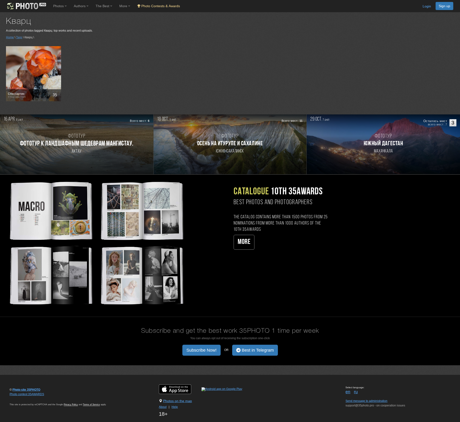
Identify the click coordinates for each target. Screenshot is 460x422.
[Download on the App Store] (180, 389)
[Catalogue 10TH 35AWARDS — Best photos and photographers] (96, 242)
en (347, 391)
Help (175, 407)
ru (356, 391)
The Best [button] (103, 6)
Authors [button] (80, 6)
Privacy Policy (71, 404)
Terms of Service (91, 404)
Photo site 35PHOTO (26, 389)
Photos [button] (59, 6)
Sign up (444, 6)
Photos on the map (177, 401)
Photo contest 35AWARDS (27, 394)
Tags (19, 37)
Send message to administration (366, 401)
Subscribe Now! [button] (201, 350)
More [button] (123, 6)
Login (427, 6)
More (244, 242)
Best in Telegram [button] (257, 350)
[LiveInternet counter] (20, 398)
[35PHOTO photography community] (26, 6)
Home (10, 37)
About (163, 407)
